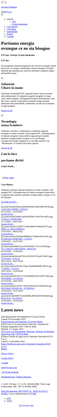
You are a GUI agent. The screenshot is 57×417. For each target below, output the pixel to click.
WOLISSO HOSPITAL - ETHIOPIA (17, 288)
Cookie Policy (7, 358)
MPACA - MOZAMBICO (13, 229)
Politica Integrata (23, 377)
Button (4, 349)
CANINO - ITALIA (10, 268)
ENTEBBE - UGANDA (12, 278)
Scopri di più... (7, 214)
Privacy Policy (7, 353)
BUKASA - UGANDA (11, 298)
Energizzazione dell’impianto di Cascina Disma (21, 321)
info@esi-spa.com (9, 367)
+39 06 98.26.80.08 (9, 372)
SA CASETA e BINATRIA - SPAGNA (18, 249)
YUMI (33, 394)
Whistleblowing (8, 377)
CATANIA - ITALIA (10, 259)
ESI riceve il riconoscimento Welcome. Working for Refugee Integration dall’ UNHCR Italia (27, 332)
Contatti (4, 363)
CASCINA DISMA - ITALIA (14, 209)
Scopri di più (6, 110)
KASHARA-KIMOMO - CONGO (16, 239)
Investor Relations (9, 7)
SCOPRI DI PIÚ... (9, 202)
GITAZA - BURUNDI (11, 219)
